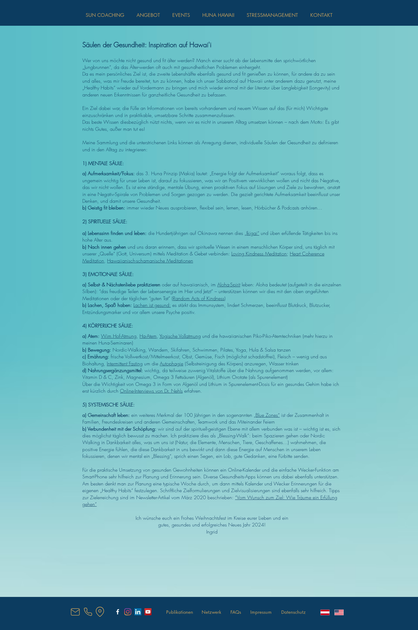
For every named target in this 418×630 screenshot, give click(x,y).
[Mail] (75, 612)
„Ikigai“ (251, 233)
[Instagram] (127, 611)
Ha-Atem (148, 336)
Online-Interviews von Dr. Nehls (151, 390)
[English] (337, 612)
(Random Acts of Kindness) (199, 298)
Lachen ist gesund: (152, 305)
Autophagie (171, 363)
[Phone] (88, 611)
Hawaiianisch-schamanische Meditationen (150, 260)
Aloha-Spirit (228, 284)
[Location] (100, 611)
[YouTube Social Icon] (147, 611)
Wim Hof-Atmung (118, 336)
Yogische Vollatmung (180, 336)
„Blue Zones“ (267, 415)
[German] (323, 612)
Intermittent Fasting (125, 363)
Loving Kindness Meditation (259, 253)
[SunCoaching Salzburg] (117, 611)
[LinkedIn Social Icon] (137, 611)
